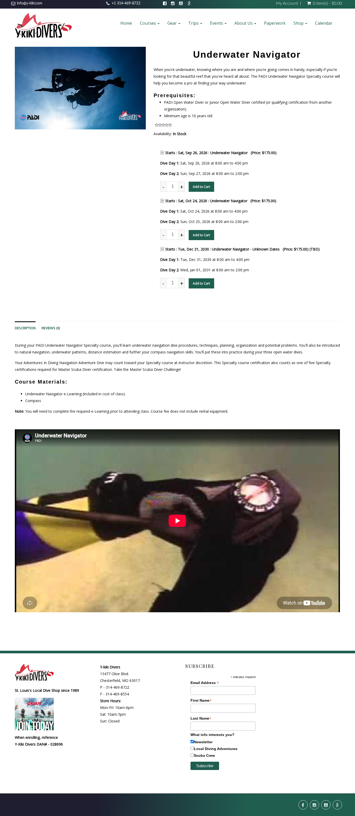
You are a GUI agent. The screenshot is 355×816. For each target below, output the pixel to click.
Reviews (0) (51, 328)
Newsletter (203, 742)
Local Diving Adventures (216, 749)
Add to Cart (201, 187)
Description (25, 328)
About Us (244, 23)
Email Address (204, 682)
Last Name (200, 718)
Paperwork (275, 23)
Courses (148, 23)
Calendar (323, 23)
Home (126, 23)
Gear (172, 23)
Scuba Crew (204, 755)
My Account (287, 3)
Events (217, 23)
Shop (299, 23)
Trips (194, 23)
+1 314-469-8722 (126, 3)
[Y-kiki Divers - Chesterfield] (43, 25)
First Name (201, 700)
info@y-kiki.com (29, 3)
